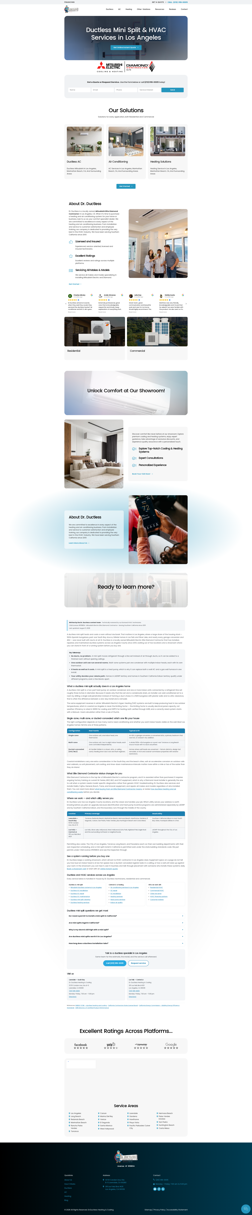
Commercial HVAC (157, 890)
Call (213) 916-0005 (178, 2)
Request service (138, 963)
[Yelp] (163, 1189)
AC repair (113, 890)
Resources (159, 9)
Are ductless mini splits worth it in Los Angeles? (90, 936)
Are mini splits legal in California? (84, 923)
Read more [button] (70, 312)
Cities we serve (155, 894)
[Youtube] (155, 1189)
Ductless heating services (80, 902)
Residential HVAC (156, 887)
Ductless (109, 9)
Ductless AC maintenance (80, 896)
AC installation (115, 894)
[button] (65, 303)
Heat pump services (117, 900)
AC (119, 9)
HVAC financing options (158, 896)
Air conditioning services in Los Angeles (124, 887)
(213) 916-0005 (152, 82)
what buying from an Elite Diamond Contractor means (118, 789)
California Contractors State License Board (123, 1005)
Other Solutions (143, 9)
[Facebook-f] (159, 1189)
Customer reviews (157, 900)
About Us (68, 1180)
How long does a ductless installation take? (88, 943)
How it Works (69, 1184)
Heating (129, 9)
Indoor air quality (116, 902)
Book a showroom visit (76, 869)
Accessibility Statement (177, 1210)
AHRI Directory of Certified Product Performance (92, 1008)
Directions (72, 997)
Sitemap (148, 1210)
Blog (66, 1200)
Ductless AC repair (77, 894)
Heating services (116, 896)
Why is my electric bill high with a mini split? (89, 930)
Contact (184, 9)
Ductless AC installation (79, 890)
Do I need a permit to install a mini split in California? (93, 916)
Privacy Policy (159, 1210)
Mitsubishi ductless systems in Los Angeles (86, 887)
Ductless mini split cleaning (80, 900)
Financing (69, 2)
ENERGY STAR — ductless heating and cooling (91, 1005)
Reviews (172, 9)
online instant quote (109, 869)
